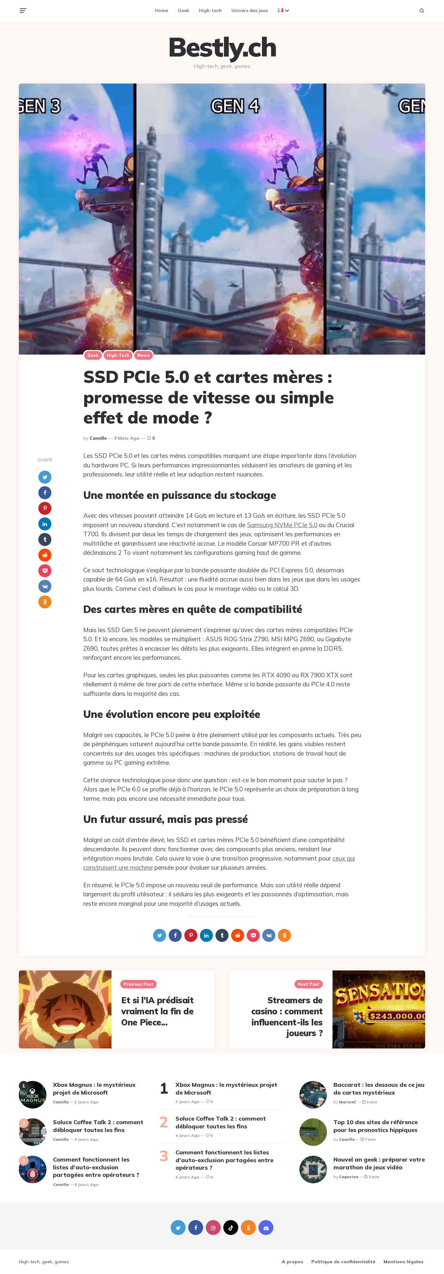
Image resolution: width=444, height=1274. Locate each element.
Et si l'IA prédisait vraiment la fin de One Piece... (157, 1011)
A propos (292, 1262)
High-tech (210, 10)
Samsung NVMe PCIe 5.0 (282, 525)
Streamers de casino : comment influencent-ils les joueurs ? (287, 1016)
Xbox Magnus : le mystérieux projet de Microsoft (94, 1088)
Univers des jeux (249, 10)
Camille (98, 438)
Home (161, 10)
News (143, 355)
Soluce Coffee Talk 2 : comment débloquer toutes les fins (98, 1125)
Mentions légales (404, 1262)
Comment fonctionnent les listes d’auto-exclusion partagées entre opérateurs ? (96, 1167)
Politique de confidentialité (343, 1262)
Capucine (348, 1176)
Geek (183, 10)
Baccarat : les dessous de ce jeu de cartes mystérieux (378, 1088)
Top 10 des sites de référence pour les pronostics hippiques (375, 1125)
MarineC (347, 1101)
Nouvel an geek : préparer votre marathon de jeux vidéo (379, 1163)
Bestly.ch (222, 47)
